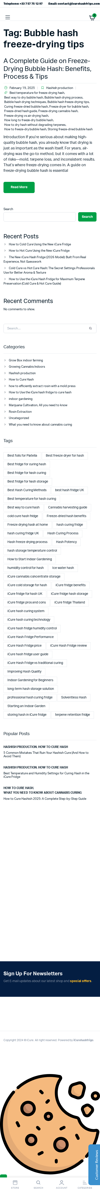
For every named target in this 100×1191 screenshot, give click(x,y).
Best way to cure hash (23, 507)
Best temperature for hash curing (31, 498)
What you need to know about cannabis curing (40, 424)
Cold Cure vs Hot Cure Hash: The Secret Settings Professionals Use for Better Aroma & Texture (49, 271)
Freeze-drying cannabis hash (57, 111)
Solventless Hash (74, 697)
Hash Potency (66, 542)
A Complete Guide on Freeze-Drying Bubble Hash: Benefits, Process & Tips (47, 69)
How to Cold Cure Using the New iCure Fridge (40, 244)
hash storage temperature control (32, 550)
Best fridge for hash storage (27, 481)
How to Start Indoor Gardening (29, 559)
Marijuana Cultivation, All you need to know (38, 405)
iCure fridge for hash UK (24, 594)
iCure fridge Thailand (69, 602)
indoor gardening (21, 399)
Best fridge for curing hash (26, 464)
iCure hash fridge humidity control (32, 628)
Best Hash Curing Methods (27, 490)
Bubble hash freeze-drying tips (68, 102)
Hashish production (59, 88)
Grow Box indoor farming (26, 360)
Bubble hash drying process (63, 97)
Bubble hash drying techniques (25, 102)
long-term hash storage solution (30, 689)
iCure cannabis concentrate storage (33, 576)
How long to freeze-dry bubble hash (28, 120)
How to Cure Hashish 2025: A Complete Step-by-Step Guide (44, 798)
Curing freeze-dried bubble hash (26, 106)
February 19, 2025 (22, 88)
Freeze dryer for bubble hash (68, 106)
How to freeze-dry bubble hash (25, 129)
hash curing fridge (70, 524)
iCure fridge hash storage (69, 594)
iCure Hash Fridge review (68, 645)
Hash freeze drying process (27, 542)
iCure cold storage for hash (27, 585)
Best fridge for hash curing (26, 473)
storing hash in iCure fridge (27, 714)
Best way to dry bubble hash (23, 97)
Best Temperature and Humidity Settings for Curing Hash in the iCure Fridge (46, 775)
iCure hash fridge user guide (27, 654)
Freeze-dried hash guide (20, 111)
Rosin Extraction (20, 411)
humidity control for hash (25, 568)
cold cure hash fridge (22, 516)
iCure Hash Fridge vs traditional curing (35, 663)
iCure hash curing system (25, 611)
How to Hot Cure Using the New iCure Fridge (39, 250)
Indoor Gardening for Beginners (30, 680)
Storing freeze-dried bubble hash (70, 129)
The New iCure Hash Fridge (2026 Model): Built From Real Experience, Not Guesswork (44, 260)
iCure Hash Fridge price (24, 645)
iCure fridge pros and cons (26, 602)
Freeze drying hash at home (27, 524)
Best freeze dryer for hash (65, 455)
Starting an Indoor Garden (26, 706)
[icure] (50, 17)
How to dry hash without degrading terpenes (35, 125)
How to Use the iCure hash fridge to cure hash (40, 392)
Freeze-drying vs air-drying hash (26, 115)
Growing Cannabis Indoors (27, 366)
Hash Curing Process (62, 533)
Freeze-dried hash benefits (66, 516)
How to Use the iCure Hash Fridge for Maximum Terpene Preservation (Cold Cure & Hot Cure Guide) (44, 281)
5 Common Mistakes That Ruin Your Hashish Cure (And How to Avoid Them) (46, 754)
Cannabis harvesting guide (67, 507)
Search (8, 209)
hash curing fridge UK (23, 533)
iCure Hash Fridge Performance (30, 637)
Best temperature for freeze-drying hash (37, 93)
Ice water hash (63, 568)
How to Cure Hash (21, 379)
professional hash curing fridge (30, 697)
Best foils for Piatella (22, 455)
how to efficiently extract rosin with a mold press (42, 386)
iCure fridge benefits (70, 585)
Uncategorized (19, 418)
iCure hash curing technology (28, 619)
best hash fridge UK (69, 490)
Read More (19, 187)
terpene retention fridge (72, 714)
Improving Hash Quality (24, 671)
